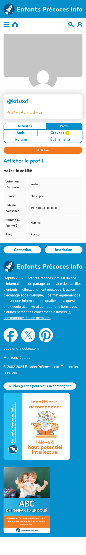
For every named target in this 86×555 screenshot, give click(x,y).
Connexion (22, 249)
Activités (24, 126)
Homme (36, 222)
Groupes (59, 132)
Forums (21, 139)
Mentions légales (17, 357)
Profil (64, 126)
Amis (21, 132)
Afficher (43, 150)
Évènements (60, 139)
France (35, 234)
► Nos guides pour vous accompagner (40, 386)
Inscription (63, 249)
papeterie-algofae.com (21, 348)
